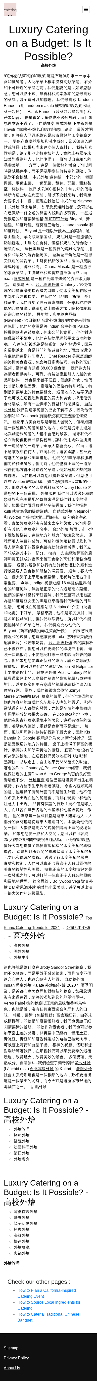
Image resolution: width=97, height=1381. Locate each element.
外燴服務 (48, 493)
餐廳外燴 (84, 1069)
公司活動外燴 (78, 927)
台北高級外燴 (47, 284)
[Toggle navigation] (86, 9)
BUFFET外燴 (56, 219)
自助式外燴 (63, 511)
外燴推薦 (37, 780)
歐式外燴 (64, 123)
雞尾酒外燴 (46, 672)
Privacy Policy (16, 1358)
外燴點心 (53, 985)
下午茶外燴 (83, 123)
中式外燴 (40, 177)
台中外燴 (68, 326)
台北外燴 (49, 320)
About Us (12, 1368)
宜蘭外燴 (72, 750)
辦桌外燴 (24, 985)
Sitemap (11, 1348)
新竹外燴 (73, 738)
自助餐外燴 (26, 129)
